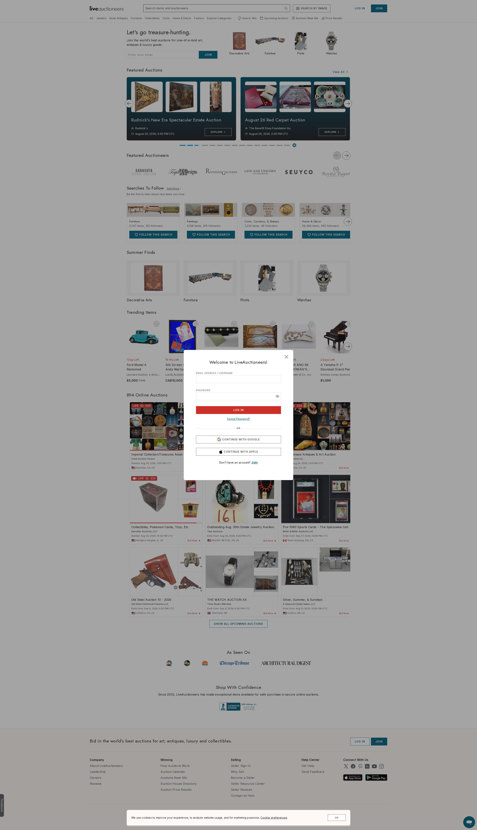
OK (337, 817)
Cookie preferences (273, 817)
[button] (277, 396)
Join (254, 462)
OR (238, 428)
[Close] (286, 357)
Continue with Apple (241, 451)
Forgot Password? (238, 418)
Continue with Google (241, 439)
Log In (238, 410)
